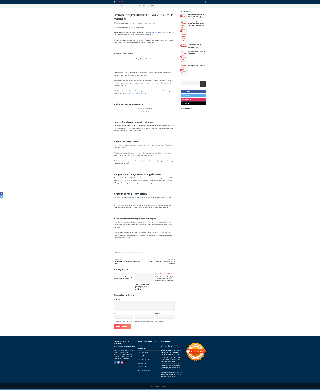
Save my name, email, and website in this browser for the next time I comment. (140, 321)
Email (136, 314)
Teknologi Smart (138, 2)
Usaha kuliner (159, 32)
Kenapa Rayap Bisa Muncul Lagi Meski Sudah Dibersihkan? (123, 277)
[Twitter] (118, 362)
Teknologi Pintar (142, 363)
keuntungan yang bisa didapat (137, 93)
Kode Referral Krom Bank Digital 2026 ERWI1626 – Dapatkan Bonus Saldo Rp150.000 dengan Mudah (164, 279)
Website (157, 314)
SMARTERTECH (165, 386)
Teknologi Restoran (143, 367)
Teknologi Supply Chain (144, 370)
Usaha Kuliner (140, 252)
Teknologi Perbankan (143, 356)
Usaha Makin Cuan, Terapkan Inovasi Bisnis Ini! (196, 66)
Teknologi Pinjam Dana (144, 359)
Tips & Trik (168, 2)
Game (175, 2)
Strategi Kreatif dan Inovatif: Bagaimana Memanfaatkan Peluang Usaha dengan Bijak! (196, 23)
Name (115, 314)
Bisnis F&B (121, 252)
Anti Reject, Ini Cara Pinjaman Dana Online (196, 52)
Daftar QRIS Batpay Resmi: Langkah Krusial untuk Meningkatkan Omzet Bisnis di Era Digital (143, 287)
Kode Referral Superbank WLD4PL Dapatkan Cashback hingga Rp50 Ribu (196, 46)
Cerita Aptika (184, 2)
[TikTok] (125, 362)
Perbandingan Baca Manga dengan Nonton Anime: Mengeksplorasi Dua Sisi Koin (196, 16)
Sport (161, 2)
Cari (182, 80)
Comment (117, 299)
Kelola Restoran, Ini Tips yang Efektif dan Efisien (127, 262)
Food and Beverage (130, 252)
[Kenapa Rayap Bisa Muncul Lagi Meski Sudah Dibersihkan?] (123, 274)
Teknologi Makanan (143, 352)
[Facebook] (115, 362)
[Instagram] (122, 362)
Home (129, 2)
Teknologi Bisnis (129, 12)
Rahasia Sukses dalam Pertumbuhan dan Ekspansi (161, 262)
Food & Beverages (151, 2)
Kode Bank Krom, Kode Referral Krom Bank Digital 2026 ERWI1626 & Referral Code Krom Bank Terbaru (171, 359)
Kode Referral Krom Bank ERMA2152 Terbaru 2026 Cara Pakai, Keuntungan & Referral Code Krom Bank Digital (171, 352)
